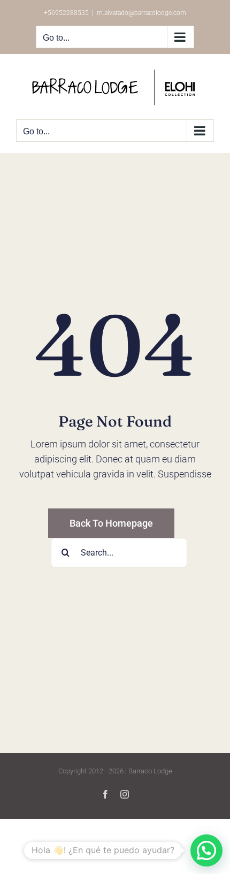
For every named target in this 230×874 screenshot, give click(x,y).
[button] (206, 850)
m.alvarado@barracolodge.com (141, 13)
